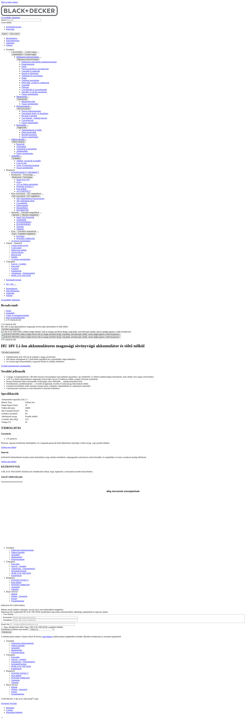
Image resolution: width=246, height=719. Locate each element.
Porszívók (20, 144)
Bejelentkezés (11, 38)
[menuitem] (125, 108)
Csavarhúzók (21, 203)
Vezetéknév (7, 620)
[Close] (2, 717)
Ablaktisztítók (22, 151)
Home (8, 311)
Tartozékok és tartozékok (26, 149)
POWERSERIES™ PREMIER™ (25, 172)
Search (4, 20)
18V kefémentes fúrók (25, 201)
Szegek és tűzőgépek (30, 73)
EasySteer (20, 236)
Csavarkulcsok (27, 120)
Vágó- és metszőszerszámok (27, 165)
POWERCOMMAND (25, 238)
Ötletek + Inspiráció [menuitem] (14, 243)
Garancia (15, 268)
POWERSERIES (23, 224)
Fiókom (9, 45)
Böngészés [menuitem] (10, 170)
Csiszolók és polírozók (31, 71)
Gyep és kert (21, 163)
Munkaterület (21, 96)
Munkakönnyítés (28, 101)
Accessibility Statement (10, 17)
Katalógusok (16, 271)
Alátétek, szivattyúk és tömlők (28, 161)
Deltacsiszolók (22, 205)
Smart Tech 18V (23, 180)
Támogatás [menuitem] (10, 262)
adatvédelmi (47, 636)
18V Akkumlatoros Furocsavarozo (30, 198)
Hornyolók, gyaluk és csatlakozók (35, 83)
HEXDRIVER (22, 210)
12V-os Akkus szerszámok (27, 184)
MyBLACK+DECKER (21, 275)
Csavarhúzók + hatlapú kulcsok (34, 118)
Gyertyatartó (16, 248)
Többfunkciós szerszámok (32, 76)
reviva (18, 182)
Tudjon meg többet (8, 447)
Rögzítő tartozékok (29, 135)
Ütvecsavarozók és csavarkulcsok (35, 69)
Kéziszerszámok (23, 106)
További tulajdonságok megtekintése (15, 366)
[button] (5, 703)
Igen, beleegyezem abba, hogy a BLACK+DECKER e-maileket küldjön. (33, 627)
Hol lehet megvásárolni (10, 329)
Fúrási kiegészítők (29, 132)
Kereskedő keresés (13, 27)
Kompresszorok (28, 64)
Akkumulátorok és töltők (32, 130)
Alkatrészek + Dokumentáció (23, 273)
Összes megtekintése (30, 94)
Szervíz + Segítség (18, 264)
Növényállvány (17, 252)
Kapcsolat (10, 29)
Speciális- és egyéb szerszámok (34, 92)
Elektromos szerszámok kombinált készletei (39, 62)
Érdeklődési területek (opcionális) (14, 629)
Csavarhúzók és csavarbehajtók (34, 90)
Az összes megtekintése (20, 241)
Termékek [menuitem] (10, 49)
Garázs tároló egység (19, 245)
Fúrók (24, 66)
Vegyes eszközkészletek (31, 111)
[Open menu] (2, 5)
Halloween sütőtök (19, 250)
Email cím (5, 624)
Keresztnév (7, 617)
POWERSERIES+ (24, 222)
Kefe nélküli (21, 189)
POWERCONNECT (25, 186)
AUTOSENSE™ (23, 191)
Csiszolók (25, 85)
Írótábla (14, 257)
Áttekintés (10, 43)
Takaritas (20, 227)
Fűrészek (25, 87)
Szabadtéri (15, 156)
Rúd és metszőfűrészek (15, 318)
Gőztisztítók (21, 146)
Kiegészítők (21, 125)
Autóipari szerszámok (30, 80)
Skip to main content (9, 2)
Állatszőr (20, 229)
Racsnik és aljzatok (29, 116)
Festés (24, 78)
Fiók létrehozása (12, 41)
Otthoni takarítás (18, 139)
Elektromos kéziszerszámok (27, 57)
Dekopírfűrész (22, 208)
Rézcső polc (16, 255)
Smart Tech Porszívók (25, 217)
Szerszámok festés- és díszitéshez (35, 113)
